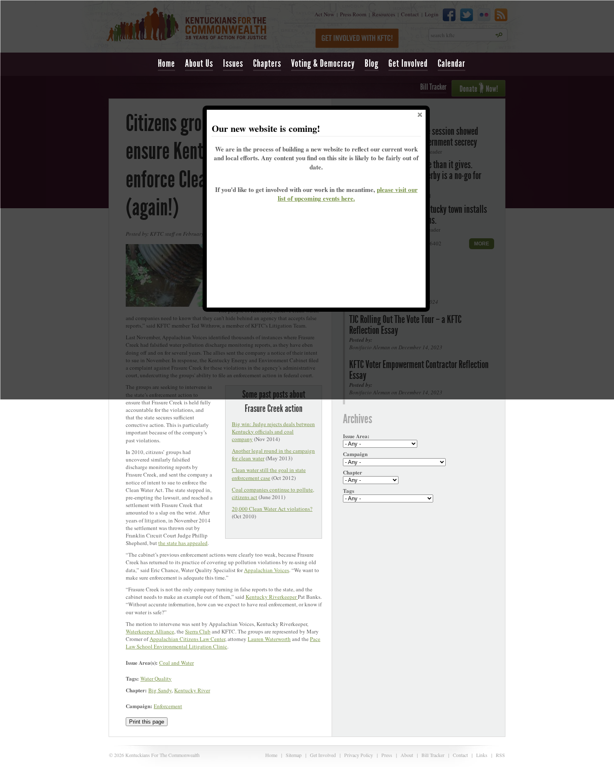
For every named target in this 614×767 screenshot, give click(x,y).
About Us (199, 63)
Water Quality (156, 678)
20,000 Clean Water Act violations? (272, 508)
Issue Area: (356, 436)
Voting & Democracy (323, 63)
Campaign (355, 454)
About (407, 755)
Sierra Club (198, 631)
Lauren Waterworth (269, 639)
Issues (233, 63)
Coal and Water (176, 662)
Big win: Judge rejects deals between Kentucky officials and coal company (273, 431)
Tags (348, 491)
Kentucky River (192, 690)
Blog (371, 63)
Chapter (352, 472)
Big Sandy (160, 690)
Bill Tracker (432, 755)
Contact (460, 755)
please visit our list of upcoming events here (348, 194)
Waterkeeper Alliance (150, 631)
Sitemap (294, 755)
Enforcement (168, 706)
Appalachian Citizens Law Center (187, 639)
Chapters (267, 63)
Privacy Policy (358, 755)
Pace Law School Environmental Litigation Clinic (223, 642)
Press (386, 755)
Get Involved (408, 63)
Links (481, 755)
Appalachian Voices (266, 570)
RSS (500, 755)
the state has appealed (183, 543)
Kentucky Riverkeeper (272, 596)
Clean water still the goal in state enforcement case (269, 473)
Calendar (451, 63)
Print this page (146, 722)
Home (166, 63)
